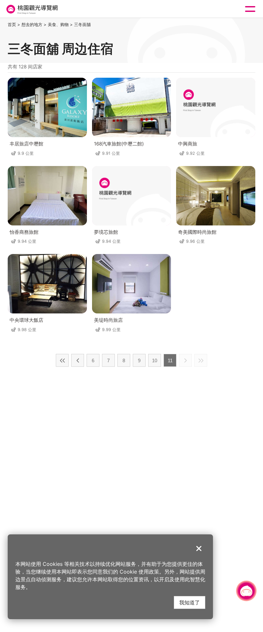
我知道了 (189, 602)
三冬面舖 (82, 24)
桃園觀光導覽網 (31, 9)
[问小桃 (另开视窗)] (246, 591)
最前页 (62, 360)
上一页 (77, 360)
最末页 (200, 360)
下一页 (185, 360)
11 (170, 360)
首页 (12, 24)
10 (154, 360)
